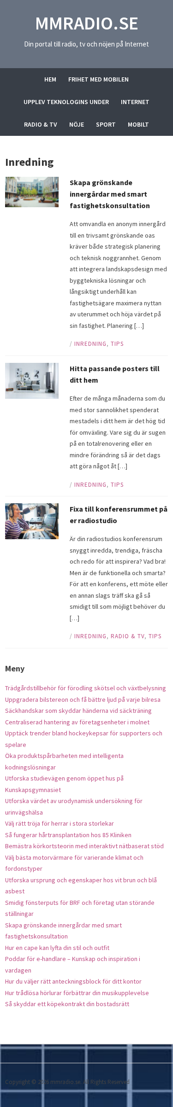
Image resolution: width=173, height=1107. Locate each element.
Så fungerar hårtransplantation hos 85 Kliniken (68, 835)
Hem (50, 79)
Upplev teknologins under (66, 102)
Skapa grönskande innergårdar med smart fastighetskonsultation (110, 194)
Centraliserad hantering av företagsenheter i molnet (77, 722)
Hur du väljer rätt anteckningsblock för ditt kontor (73, 981)
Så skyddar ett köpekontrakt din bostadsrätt (67, 1004)
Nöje (76, 124)
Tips (117, 344)
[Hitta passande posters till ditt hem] (32, 380)
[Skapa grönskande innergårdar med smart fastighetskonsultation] (32, 191)
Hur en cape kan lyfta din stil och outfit (57, 948)
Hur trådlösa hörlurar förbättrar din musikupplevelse (77, 993)
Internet (135, 102)
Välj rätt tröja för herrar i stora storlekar (59, 823)
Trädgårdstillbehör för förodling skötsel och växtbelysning (85, 688)
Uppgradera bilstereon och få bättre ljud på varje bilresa (83, 699)
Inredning (90, 344)
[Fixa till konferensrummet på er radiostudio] (32, 520)
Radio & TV (40, 124)
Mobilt (138, 124)
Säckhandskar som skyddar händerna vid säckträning (78, 710)
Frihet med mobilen (98, 79)
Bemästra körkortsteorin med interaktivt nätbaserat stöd (84, 846)
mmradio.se (86, 23)
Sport (106, 124)
